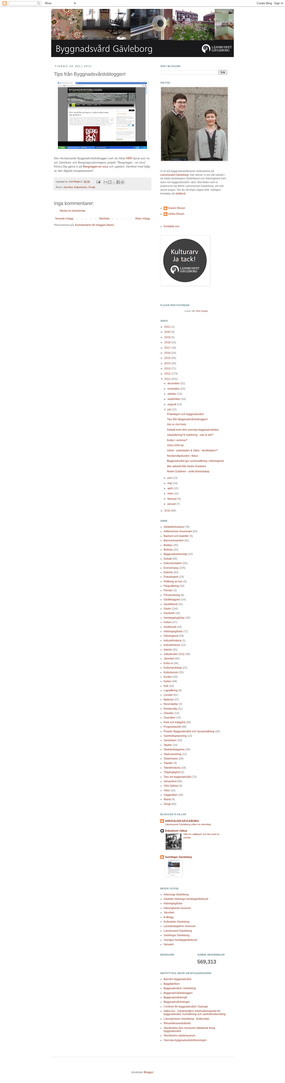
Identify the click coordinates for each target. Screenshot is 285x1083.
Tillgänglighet (172, 772)
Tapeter (168, 763)
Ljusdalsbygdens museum (179, 926)
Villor (167, 790)
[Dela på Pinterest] (122, 182)
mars (170, 493)
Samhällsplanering (175, 735)
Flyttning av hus (173, 581)
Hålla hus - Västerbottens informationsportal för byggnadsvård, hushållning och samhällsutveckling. (195, 1012)
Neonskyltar (171, 704)
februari (172, 498)
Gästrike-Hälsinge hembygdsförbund (186, 899)
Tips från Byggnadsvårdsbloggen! (187, 419)
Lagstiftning (171, 690)
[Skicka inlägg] (98, 181)
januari (172, 504)
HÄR (129, 158)
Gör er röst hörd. (177, 424)
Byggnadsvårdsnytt (175, 997)
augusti (172, 404)
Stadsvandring (172, 754)
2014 (167, 363)
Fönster (168, 590)
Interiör (168, 649)
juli (169, 409)
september (174, 399)
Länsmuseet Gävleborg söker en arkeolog (188, 824)
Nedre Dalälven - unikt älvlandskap (188, 471)
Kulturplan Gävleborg (176, 921)
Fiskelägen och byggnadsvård (185, 414)
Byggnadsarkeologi (175, 554)
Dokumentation (173, 563)
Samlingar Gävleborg (178, 857)
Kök (166, 686)
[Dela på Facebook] (118, 182)
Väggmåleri (171, 794)
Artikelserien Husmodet (178, 531)
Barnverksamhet (173, 540)
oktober (172, 393)
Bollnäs (168, 549)
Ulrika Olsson (176, 213)
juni (170, 477)
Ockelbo (169, 713)
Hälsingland (171, 635)
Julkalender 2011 (174, 654)
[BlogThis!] (110, 182)
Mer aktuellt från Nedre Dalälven (186, 466)
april (170, 488)
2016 (167, 352)
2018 (167, 342)
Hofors (168, 622)
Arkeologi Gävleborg (176, 894)
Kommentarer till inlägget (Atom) (94, 225)
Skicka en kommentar (72, 210)
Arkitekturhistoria (174, 526)
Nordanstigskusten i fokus (182, 455)
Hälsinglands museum (177, 908)
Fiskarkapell (171, 576)
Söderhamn (171, 758)
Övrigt (91, 187)
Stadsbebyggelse (174, 749)
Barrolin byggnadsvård (177, 979)
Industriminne (172, 645)
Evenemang (171, 567)
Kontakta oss (171, 226)
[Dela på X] (114, 182)
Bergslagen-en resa (95, 166)
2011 (167, 379)
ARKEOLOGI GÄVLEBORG (182, 821)
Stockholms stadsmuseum (179, 1035)
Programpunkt (172, 726)
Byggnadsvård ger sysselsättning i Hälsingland (195, 461)
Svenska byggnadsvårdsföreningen (185, 1040)
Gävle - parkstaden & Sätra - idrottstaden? (192, 450)
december (173, 383)
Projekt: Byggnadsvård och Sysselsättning (189, 731)
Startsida (104, 218)
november (173, 388)
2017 (167, 347)
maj (170, 483)
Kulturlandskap (173, 667)
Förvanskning (172, 595)
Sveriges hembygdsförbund (180, 940)
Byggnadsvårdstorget (176, 1001)
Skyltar (168, 745)
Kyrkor (167, 681)
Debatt (168, 558)
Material (168, 699)
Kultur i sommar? (177, 440)
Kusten (168, 676)
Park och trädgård (174, 722)
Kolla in (168, 663)
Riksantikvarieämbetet (177, 1023)
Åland (167, 799)
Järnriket (68, 187)
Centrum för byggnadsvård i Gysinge (186, 1006)
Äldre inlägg (142, 218)
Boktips (168, 545)
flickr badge (202, 311)
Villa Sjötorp (171, 785)
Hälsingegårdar (173, 631)
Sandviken (170, 740)
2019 (167, 337)
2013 (167, 368)
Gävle (167, 608)
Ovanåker (169, 717)
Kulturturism (80, 187)
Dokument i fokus (176, 830)
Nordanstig (170, 708)
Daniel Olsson (176, 208)
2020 (167, 332)
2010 (167, 510)
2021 (167, 326)
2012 (167, 373)
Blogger (148, 1072)
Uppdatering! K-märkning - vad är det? (190, 434)
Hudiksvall (170, 627)
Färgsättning (171, 586)
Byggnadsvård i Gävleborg (180, 988)
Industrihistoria (172, 640)
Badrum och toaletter (176, 536)
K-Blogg (168, 917)
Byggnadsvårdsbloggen (178, 993)
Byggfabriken (172, 983)
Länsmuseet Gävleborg (174, 174)
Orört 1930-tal (175, 445)
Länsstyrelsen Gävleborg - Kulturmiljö (186, 1018)
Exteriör (168, 572)
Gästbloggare (172, 599)
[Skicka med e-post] (105, 182)
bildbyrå (180, 193)
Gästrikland (170, 604)
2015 (167, 358)
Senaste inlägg (64, 218)
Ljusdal (168, 694)
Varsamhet (170, 781)
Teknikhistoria (172, 767)
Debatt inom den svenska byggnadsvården (193, 429)
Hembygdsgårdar (174, 617)
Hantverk (169, 613)
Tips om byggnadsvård (177, 776)
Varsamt (168, 944)
